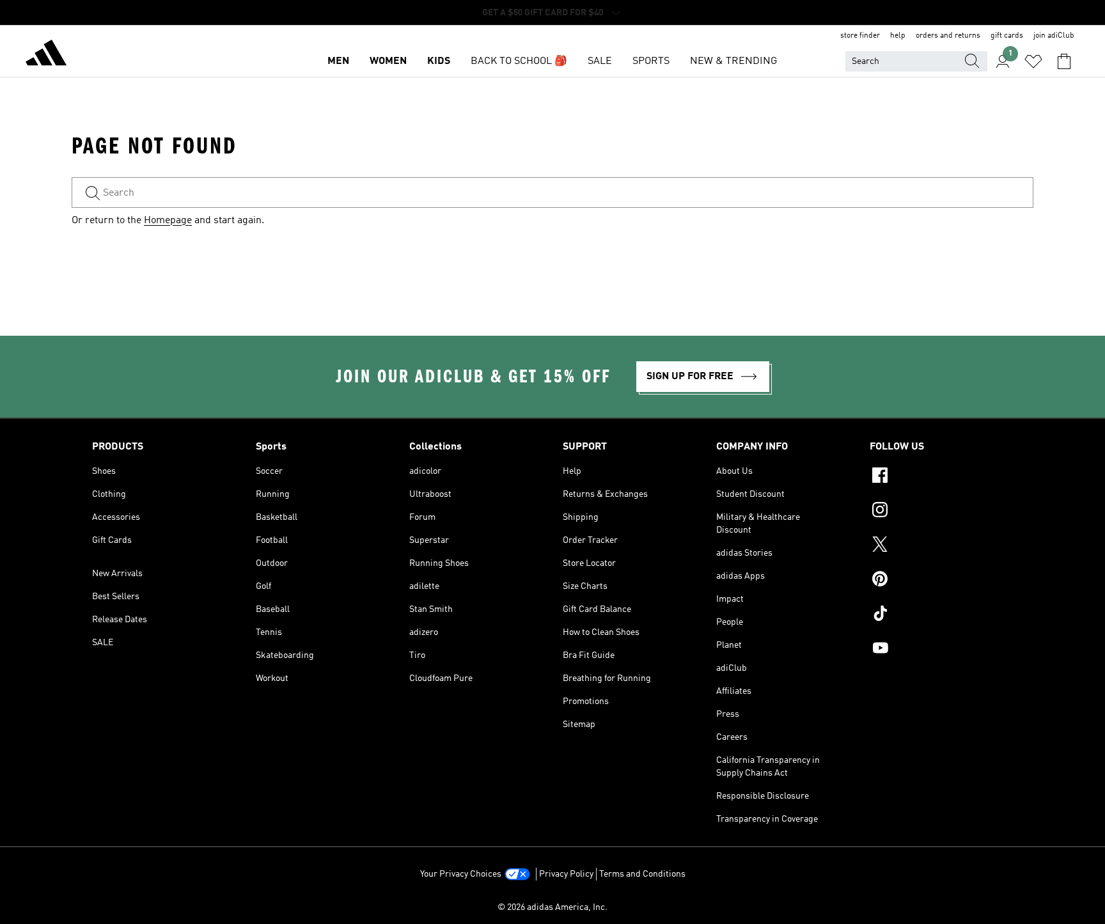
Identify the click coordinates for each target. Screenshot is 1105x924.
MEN (338, 61)
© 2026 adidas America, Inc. (552, 907)
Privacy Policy (566, 874)
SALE (600, 61)
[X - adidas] (941, 546)
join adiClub (1053, 36)
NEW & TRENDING (733, 61)
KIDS (438, 61)
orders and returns (948, 36)
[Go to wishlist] (1033, 61)
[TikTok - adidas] (941, 615)
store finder (860, 36)
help (897, 36)
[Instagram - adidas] (941, 511)
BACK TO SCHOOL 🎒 (519, 61)
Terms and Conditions (642, 874)
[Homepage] (46, 55)
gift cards (1007, 36)
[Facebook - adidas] (941, 477)
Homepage (168, 220)
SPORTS (651, 61)
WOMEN (388, 61)
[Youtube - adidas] (941, 649)
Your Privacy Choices (460, 874)
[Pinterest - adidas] (941, 580)
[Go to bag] (1064, 61)
